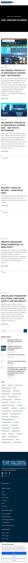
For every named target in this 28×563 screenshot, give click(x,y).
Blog (12, 16)
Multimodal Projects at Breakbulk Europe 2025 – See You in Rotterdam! (13, 127)
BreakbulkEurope (6, 388)
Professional (16, 428)
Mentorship (5, 413)
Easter (3, 396)
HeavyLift (13, 402)
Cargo (15, 388)
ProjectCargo (5, 430)
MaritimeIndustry (17, 411)
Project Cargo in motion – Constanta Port (12, 190)
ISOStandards (5, 408)
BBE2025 (4, 385)
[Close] (25, 543)
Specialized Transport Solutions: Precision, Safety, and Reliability (14, 298)
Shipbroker (19, 433)
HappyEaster (5, 402)
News (4, 105)
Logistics (5, 158)
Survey (17, 439)
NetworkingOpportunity (8, 419)
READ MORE (4, 98)
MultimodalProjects (15, 413)
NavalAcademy (14, 416)
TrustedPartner (17, 442)
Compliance (16, 391)
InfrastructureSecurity (8, 405)
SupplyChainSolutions (7, 439)
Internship (19, 405)
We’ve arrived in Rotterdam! (16, 354)
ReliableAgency (16, 430)
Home (8, 16)
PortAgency (5, 425)
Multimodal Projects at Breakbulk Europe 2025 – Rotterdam (13, 73)
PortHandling (14, 425)
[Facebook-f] (9, 473)
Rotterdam (11, 433)
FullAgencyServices (13, 396)
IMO (19, 402)
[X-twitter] (6, 473)
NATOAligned (5, 416)
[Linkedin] (2, 473)
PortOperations (6, 428)
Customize (14, 556)
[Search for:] (14, 330)
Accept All (14, 553)
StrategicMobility (13, 436)
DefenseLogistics (16, 393)
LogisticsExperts (6, 411)
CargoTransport (6, 391)
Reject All (14, 560)
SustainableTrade (6, 442)
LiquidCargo (14, 408)
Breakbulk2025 (18, 385)
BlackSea (10, 385)
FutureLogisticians (7, 399)
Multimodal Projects (8, 40)
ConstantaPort (6, 393)
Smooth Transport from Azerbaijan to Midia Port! (12, 244)
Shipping (4, 436)
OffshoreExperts (6, 422)
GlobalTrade (17, 399)
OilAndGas (16, 422)
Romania (4, 433)
